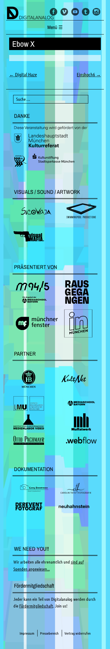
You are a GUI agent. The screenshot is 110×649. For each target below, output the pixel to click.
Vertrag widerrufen (77, 633)
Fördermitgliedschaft (36, 606)
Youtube (75, 12)
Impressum (27, 633)
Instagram (96, 12)
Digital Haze (23, 74)
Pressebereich (49, 633)
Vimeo (64, 12)
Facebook (53, 12)
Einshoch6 (89, 74)
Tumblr (86, 12)
